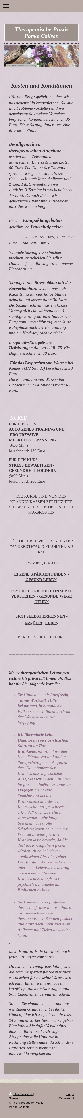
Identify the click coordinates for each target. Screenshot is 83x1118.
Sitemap (14, 1098)
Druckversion (23, 1094)
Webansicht (66, 1098)
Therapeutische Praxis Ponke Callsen (41, 32)
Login (70, 1094)
